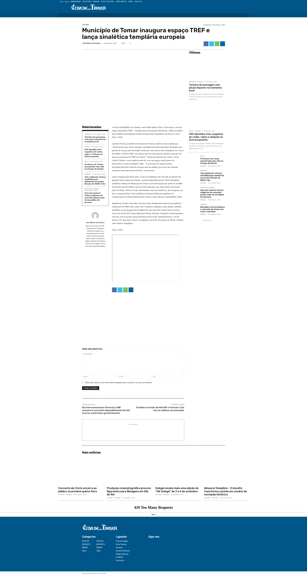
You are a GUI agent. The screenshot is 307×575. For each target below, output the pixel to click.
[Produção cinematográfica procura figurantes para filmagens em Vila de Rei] (129, 470)
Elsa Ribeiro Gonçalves (91, 43)
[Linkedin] (222, 43)
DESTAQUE (88, 134)
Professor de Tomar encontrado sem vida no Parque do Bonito (94, 166)
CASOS (87, 146)
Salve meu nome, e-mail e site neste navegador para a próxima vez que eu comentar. (118, 382)
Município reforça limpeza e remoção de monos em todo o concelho (212, 209)
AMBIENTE (88, 174)
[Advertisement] (133, 320)
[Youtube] (247, 1)
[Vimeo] (244, 1)
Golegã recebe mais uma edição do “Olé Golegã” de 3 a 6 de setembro (176, 490)
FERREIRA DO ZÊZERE (92, 189)
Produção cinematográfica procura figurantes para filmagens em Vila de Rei (129, 491)
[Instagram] (239, 1)
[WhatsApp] (217, 43)
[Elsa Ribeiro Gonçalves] (95, 215)
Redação (200, 82)
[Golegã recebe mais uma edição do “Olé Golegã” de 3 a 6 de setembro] (177, 470)
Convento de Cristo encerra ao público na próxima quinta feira (77, 490)
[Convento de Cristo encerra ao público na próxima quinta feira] (80, 470)
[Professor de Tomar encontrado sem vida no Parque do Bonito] (193, 160)
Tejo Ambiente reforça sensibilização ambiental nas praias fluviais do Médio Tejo (95, 180)
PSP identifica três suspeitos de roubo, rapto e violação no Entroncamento (94, 153)
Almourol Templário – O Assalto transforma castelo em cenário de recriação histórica (225, 491)
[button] (245, 15)
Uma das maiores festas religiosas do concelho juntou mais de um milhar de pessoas (95, 197)
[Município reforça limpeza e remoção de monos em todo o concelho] (193, 208)
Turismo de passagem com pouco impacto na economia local (95, 139)
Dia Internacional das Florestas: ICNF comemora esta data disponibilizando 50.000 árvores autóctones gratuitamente (106, 410)
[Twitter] (242, 1)
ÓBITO (87, 161)
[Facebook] (236, 1)
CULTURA (85, 24)
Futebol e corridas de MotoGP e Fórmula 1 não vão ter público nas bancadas (160, 409)
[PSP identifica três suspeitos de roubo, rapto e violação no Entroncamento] (207, 117)
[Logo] (88, 7)
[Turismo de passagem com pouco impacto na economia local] (207, 67)
